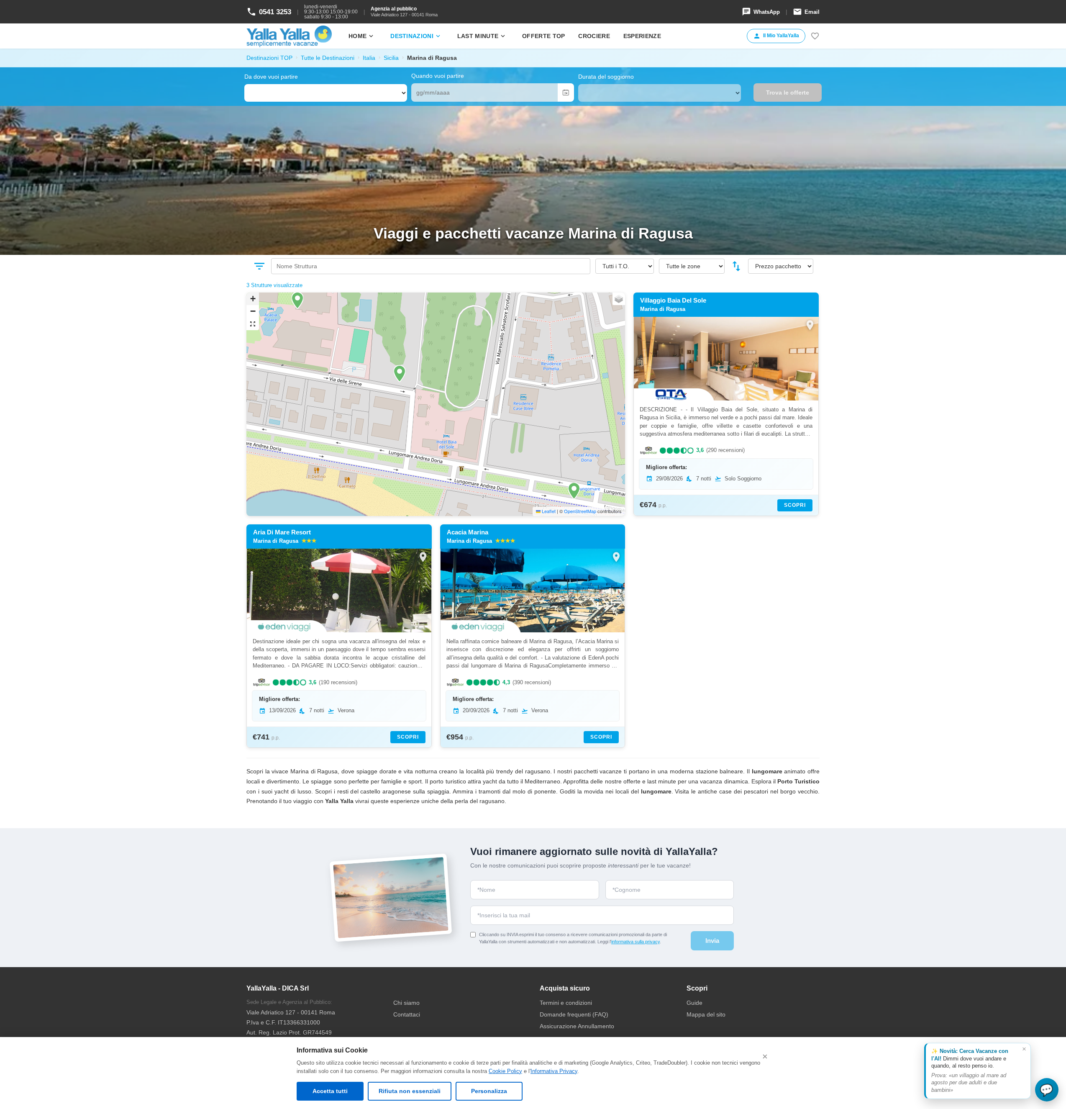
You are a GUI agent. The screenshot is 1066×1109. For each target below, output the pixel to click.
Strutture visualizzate (276, 285)
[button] (297, 300)
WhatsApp (761, 11)
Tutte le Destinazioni (327, 57)
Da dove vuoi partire (271, 76)
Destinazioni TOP (269, 57)
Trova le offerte (787, 92)
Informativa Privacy (553, 1071)
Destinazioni (416, 36)
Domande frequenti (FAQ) (574, 1014)
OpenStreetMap (580, 511)
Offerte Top (543, 36)
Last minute (482, 36)
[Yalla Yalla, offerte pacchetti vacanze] (289, 36)
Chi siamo (406, 1002)
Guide (694, 1002)
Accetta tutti (330, 1091)
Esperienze (642, 36)
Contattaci (406, 1014)
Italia (369, 57)
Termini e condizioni (566, 1002)
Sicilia (391, 57)
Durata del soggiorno (606, 76)
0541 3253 (268, 12)
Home (361, 36)
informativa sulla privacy (635, 941)
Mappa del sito (706, 1014)
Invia (712, 940)
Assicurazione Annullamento (577, 1026)
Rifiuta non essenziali (410, 1091)
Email (806, 11)
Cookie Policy (505, 1071)
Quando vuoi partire (437, 75)
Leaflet (548, 511)
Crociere (594, 36)
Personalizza (489, 1091)
